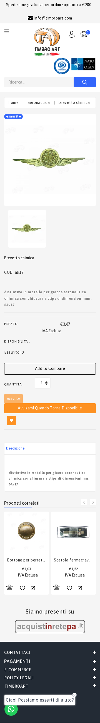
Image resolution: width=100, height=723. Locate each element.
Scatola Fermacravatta (73, 560)
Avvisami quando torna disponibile (50, 408)
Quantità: (13, 384)
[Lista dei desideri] (22, 588)
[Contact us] (11, 709)
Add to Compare (50, 368)
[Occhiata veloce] (33, 588)
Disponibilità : (17, 341)
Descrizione (15, 448)
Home (14, 102)
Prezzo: (11, 324)
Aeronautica (39, 102)
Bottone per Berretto (26, 560)
